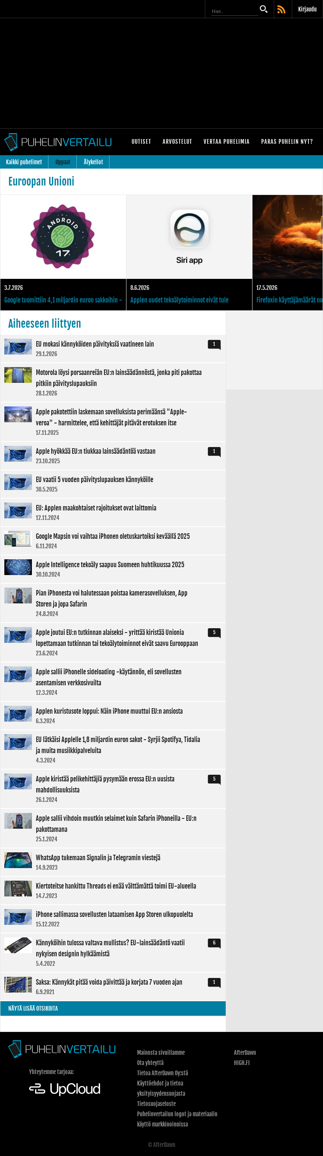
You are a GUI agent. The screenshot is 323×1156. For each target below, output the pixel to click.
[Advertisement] (161, 73)
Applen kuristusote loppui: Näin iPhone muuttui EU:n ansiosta (113, 715)
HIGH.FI (242, 1063)
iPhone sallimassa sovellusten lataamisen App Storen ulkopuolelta (113, 919)
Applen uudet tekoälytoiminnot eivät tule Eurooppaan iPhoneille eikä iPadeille (189, 252)
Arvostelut (177, 141)
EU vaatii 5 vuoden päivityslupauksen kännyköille (113, 484)
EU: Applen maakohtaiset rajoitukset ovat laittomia (113, 512)
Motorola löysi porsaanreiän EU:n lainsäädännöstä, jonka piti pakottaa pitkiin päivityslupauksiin (113, 382)
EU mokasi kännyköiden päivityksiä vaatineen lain (113, 348)
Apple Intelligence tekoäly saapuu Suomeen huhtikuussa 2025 (113, 569)
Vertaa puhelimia (227, 141)
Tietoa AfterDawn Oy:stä (162, 1073)
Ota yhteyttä (150, 1063)
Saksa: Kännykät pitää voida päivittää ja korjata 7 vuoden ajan (113, 986)
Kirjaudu (307, 9)
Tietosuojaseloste (156, 1103)
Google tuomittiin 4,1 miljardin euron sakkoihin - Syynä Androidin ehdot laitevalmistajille (63, 252)
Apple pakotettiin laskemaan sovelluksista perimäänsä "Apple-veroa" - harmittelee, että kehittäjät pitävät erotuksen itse (113, 422)
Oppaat (63, 162)
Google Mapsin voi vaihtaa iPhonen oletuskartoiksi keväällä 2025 (113, 541)
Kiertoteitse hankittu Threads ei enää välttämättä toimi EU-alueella (113, 890)
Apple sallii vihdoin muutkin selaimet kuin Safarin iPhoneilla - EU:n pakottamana (113, 828)
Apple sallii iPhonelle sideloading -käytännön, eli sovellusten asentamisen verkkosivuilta (113, 681)
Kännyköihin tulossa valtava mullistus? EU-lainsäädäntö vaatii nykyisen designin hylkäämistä (113, 952)
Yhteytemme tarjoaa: (51, 1072)
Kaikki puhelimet (24, 162)
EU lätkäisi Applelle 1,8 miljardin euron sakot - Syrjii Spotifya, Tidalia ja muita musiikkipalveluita (113, 749)
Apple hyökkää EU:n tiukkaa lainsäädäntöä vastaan (113, 455)
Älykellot (93, 162)
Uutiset (141, 141)
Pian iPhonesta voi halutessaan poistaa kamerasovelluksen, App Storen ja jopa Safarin (113, 603)
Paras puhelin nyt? (287, 141)
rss (282, 10)
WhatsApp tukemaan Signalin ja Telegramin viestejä (113, 862)
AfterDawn (245, 1052)
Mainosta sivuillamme (161, 1052)
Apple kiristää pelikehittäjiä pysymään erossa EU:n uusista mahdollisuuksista (113, 789)
